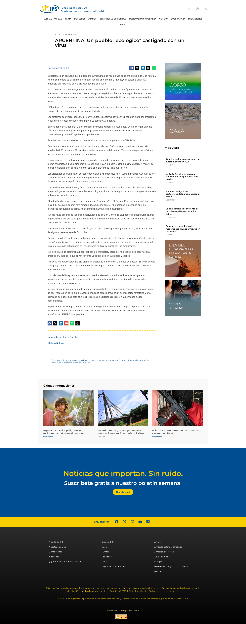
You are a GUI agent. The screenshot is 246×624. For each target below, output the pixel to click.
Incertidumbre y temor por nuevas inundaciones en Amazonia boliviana (121, 432)
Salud (123, 24)
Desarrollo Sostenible (113, 19)
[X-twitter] (124, 521)
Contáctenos (55, 551)
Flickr (105, 561)
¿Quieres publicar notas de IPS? (66, 561)
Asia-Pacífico (161, 556)
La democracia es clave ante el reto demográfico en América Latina (182, 211)
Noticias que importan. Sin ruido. (123, 473)
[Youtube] (140, 521)
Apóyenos (54, 556)
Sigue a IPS (108, 542)
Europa (158, 561)
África (157, 542)
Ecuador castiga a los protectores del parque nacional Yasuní (182, 194)
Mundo (158, 571)
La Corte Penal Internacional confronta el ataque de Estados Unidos (182, 176)
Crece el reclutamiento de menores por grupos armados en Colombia (183, 229)
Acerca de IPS (56, 542)
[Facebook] (116, 521)
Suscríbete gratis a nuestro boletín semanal (123, 483)
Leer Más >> (171, 165)
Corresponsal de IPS (58, 68)
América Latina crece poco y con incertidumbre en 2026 (183, 160)
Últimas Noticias (53, 19)
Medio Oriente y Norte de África (171, 566)
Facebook (107, 556)
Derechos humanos (85, 19)
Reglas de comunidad (113, 566)
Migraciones (195, 19)
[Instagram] (132, 521)
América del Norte (164, 551)
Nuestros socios (57, 547)
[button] (206, 9)
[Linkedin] (147, 521)
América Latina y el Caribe (168, 547)
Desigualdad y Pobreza (142, 19)
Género (163, 19)
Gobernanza (178, 19)
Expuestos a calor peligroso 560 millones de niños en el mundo (63, 432)
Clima (68, 19)
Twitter (105, 551)
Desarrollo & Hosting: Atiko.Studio (123, 610)
